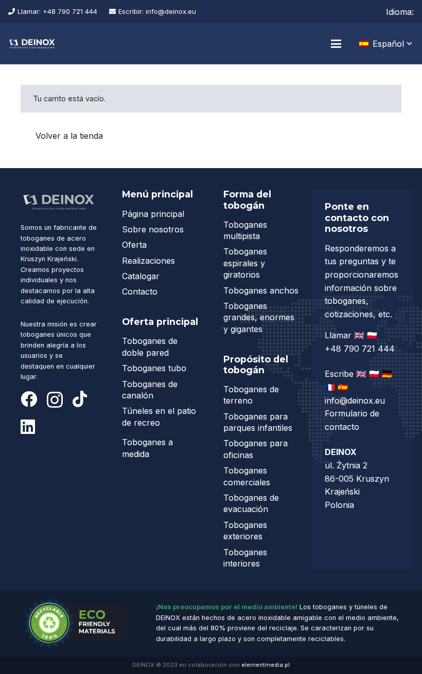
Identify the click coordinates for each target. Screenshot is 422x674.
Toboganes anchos (260, 290)
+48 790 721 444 (361, 348)
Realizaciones (148, 261)
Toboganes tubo (154, 368)
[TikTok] (80, 399)
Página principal (153, 214)
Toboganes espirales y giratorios (245, 263)
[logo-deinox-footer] (59, 201)
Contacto (139, 291)
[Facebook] (29, 399)
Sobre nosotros (153, 229)
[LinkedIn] (28, 426)
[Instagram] (55, 400)
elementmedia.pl (265, 664)
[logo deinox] (32, 44)
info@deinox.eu (355, 400)
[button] (336, 44)
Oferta (134, 245)
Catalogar (141, 276)
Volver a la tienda (69, 136)
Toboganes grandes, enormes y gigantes (258, 317)
